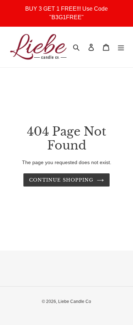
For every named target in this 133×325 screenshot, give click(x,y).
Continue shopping (61, 180)
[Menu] (120, 47)
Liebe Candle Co (74, 301)
